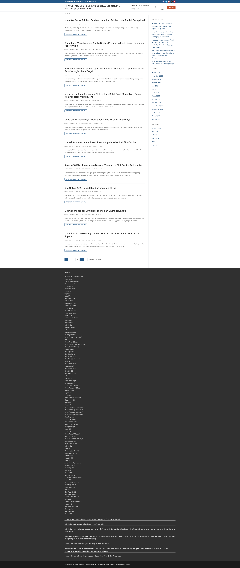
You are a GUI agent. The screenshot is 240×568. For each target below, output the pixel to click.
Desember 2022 (157, 106)
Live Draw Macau (70, 422)
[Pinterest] (174, 1)
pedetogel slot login (71, 497)
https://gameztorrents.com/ (74, 407)
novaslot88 (68, 339)
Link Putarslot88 (70, 492)
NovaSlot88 (68, 371)
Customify (127, 564)
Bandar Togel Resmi (71, 281)
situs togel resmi (70, 417)
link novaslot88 (69, 383)
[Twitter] (166, 1)
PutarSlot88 (68, 456)
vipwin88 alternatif (71, 506)
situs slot (67, 405)
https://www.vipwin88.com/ (74, 277)
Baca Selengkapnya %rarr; (76, 34)
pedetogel (68, 504)
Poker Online (98, 49)
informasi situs (69, 289)
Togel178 (67, 393)
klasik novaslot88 (70, 443)
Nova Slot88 (68, 361)
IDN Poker (96, 536)
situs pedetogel (69, 427)
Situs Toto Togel (70, 381)
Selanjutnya (95, 259)
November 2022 (157, 109)
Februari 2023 (156, 99)
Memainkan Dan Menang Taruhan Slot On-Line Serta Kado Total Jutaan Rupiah (102, 235)
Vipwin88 (67, 395)
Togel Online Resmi (71, 424)
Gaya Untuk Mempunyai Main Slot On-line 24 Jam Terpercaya (97, 119)
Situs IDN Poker (70, 306)
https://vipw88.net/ (71, 342)
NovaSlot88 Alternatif (72, 359)
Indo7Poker (68, 301)
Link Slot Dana (69, 354)
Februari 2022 (156, 119)
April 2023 (155, 92)
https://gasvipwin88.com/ (73, 415)
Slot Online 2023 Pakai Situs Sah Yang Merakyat (90, 188)
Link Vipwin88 (69, 352)
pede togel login (70, 313)
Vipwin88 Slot (69, 286)
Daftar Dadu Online (71, 318)
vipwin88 (67, 402)
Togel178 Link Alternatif (72, 397)
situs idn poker (69, 465)
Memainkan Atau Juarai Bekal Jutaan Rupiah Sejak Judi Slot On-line (100, 142)
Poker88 (67, 376)
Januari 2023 (156, 103)
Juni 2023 (155, 86)
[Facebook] (163, 1)
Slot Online (95, 24)
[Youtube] (169, 1)
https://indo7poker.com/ (73, 337)
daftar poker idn (70, 303)
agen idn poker (69, 298)
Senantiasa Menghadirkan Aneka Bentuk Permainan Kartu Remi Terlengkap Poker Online (104, 44)
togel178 (67, 291)
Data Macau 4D (70, 310)
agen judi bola (69, 511)
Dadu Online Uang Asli (95, 524)
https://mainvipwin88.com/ (74, 410)
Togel (153, 141)
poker (66, 330)
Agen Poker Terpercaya (72, 463)
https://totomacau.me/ (72, 482)
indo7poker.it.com (70, 453)
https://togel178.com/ (72, 434)
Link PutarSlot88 (70, 364)
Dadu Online (68, 308)
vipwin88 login (69, 390)
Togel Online (98, 75)
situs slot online (70, 441)
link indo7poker (69, 327)
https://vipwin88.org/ (72, 347)
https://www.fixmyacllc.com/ (74, 344)
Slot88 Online (69, 349)
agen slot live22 (70, 436)
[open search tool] (155, 7)
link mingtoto (69, 468)
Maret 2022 (156, 116)
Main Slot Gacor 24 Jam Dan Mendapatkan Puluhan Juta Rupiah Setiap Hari (104, 20)
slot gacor (68, 473)
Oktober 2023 (157, 83)
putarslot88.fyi (69, 366)
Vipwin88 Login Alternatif (73, 477)
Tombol (171, 7)
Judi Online (155, 131)
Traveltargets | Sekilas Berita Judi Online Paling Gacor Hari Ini (92, 7)
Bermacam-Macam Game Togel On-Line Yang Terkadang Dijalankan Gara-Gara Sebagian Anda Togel (104, 70)
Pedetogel (82, 519)
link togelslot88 (70, 335)
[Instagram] (172, 1)
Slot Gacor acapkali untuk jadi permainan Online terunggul (95, 210)
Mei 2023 (155, 89)
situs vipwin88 (69, 400)
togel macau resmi (71, 385)
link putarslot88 (70, 332)
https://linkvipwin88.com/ (73, 412)
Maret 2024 (156, 73)
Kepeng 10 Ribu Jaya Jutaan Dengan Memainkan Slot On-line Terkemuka (103, 165)
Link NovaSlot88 (70, 356)
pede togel (68, 315)
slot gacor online (70, 284)
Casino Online (156, 128)
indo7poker (68, 320)
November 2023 (157, 79)
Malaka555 (68, 378)
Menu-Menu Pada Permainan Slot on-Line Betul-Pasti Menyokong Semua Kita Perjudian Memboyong (103, 95)
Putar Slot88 (68, 448)
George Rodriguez (72, 24)
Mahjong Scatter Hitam (72, 451)
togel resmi (68, 279)
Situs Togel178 (69, 487)
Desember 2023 (157, 76)
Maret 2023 (156, 96)
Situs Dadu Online (126, 529)
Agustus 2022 (156, 112)
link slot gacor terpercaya (73, 439)
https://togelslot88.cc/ (72, 388)
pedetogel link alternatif (72, 502)
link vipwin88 (69, 470)
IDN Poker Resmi (70, 419)
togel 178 (67, 429)
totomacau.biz (69, 475)
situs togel (68, 499)
